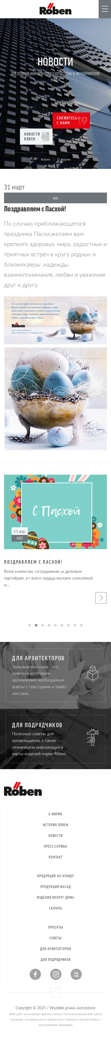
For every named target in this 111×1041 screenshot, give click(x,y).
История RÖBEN (55, 825)
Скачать (55, 908)
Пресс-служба (55, 846)
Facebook (35, 974)
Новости (55, 835)
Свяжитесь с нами (67, 120)
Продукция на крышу (55, 876)
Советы (56, 938)
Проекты (55, 927)
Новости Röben (32, 136)
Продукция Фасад (55, 886)
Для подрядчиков (56, 959)
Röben (45, 159)
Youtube (76, 974)
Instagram (55, 974)
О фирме (55, 814)
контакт (56, 857)
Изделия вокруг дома (55, 897)
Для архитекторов (55, 949)
